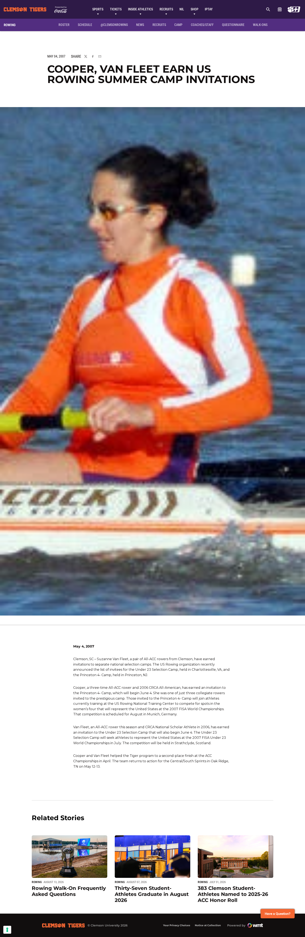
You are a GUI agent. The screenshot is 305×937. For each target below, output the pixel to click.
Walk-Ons (260, 25)
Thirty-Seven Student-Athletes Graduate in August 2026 (152, 894)
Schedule (279, 9)
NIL (181, 9)
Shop (194, 9)
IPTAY (209, 9)
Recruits (166, 9)
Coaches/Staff (202, 25)
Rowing (37, 882)
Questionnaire (233, 25)
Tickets (116, 9)
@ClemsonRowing (114, 25)
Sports (97, 9)
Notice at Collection (208, 925)
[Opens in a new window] (294, 9)
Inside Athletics (140, 9)
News (140, 25)
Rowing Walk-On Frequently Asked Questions (69, 891)
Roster (64, 25)
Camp (178, 25)
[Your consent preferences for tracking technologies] (7, 930)
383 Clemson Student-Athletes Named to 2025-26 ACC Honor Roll (233, 894)
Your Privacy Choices (176, 925)
